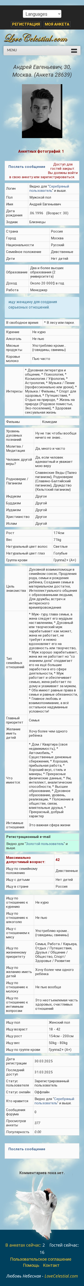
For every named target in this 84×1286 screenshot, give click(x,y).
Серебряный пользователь (49, 188)
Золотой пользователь (45, 844)
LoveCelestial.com (61, 1276)
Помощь (31, 1265)
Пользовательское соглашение (40, 1259)
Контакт (51, 1265)
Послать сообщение (26, 167)
